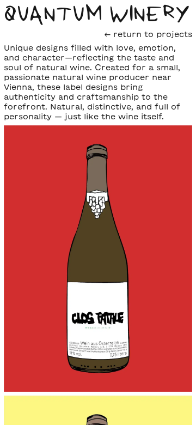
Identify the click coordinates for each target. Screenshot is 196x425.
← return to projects (148, 34)
